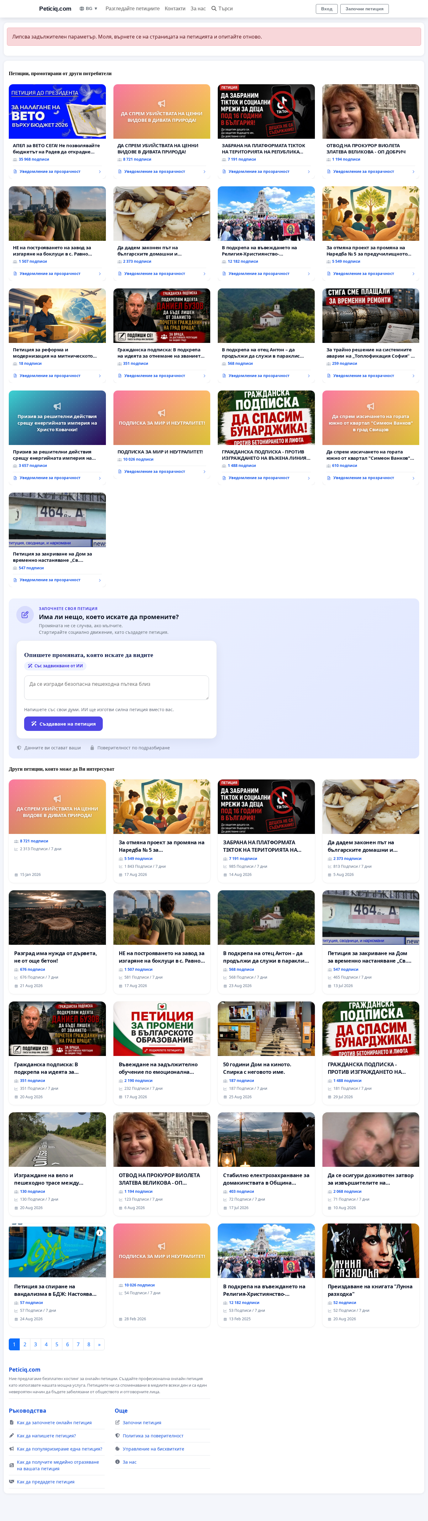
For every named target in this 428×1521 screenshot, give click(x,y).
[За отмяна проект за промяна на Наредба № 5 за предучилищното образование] (371, 233)
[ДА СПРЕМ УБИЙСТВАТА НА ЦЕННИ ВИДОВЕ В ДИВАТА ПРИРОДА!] (162, 131)
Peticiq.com (55, 8)
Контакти (175, 8)
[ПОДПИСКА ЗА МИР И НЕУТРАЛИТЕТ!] (162, 435)
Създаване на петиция (67, 724)
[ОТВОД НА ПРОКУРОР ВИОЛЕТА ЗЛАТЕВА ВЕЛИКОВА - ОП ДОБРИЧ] (371, 131)
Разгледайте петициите (133, 8)
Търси (225, 8)
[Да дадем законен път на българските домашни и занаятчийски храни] (162, 233)
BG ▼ (92, 8)
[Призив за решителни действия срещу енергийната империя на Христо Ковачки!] (57, 438)
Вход (326, 8)
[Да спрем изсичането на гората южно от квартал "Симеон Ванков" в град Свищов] (371, 438)
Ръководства (27, 1410)
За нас (198, 8)
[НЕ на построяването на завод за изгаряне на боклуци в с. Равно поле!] (57, 233)
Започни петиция (365, 8)
